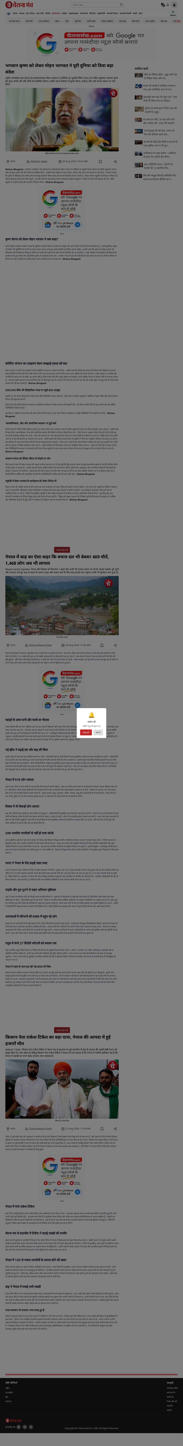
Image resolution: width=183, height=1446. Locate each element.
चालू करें (86, 732)
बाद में (98, 732)
